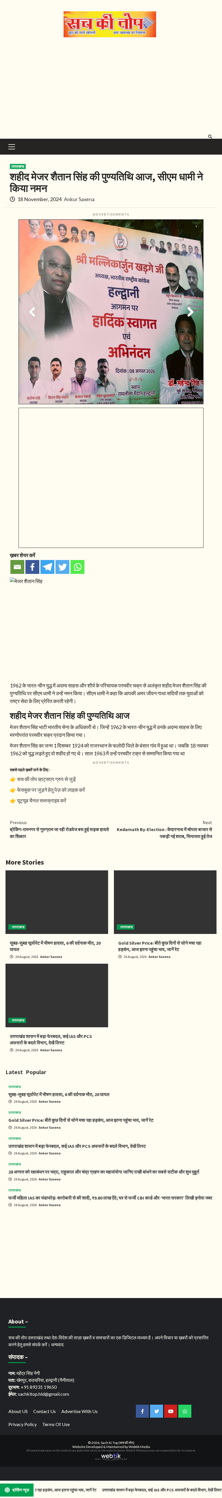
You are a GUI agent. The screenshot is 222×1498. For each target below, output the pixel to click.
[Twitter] (62, 567)
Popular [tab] (36, 1072)
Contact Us (44, 1411)
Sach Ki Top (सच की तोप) (117, 1442)
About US (18, 1411)
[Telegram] (47, 567)
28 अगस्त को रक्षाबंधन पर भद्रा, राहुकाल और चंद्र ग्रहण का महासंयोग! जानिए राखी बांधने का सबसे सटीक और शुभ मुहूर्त (103, 1172)
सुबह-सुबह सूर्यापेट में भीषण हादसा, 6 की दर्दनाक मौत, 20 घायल (59, 1094)
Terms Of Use (56, 1424)
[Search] (210, 136)
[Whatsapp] (77, 567)
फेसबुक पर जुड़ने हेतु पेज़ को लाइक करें (51, 790)
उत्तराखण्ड (18, 166)
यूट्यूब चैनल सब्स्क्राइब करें (41, 800)
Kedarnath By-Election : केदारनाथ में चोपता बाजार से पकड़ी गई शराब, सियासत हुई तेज (164, 829)
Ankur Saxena (79, 199)
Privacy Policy (22, 1424)
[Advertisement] (111, 86)
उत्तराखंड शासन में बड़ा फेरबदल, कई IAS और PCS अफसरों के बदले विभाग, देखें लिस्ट (77, 1146)
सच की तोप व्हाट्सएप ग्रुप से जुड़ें (46, 779)
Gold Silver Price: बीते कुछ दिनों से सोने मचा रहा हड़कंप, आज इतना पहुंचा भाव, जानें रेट (80, 1120)
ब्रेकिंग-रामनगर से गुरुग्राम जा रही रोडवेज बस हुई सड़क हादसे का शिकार (59, 829)
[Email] (17, 567)
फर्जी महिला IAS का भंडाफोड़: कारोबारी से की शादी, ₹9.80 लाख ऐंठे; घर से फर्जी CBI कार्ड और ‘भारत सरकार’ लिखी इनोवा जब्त (110, 1198)
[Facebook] (32, 567)
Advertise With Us (79, 1411)
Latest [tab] (14, 1072)
